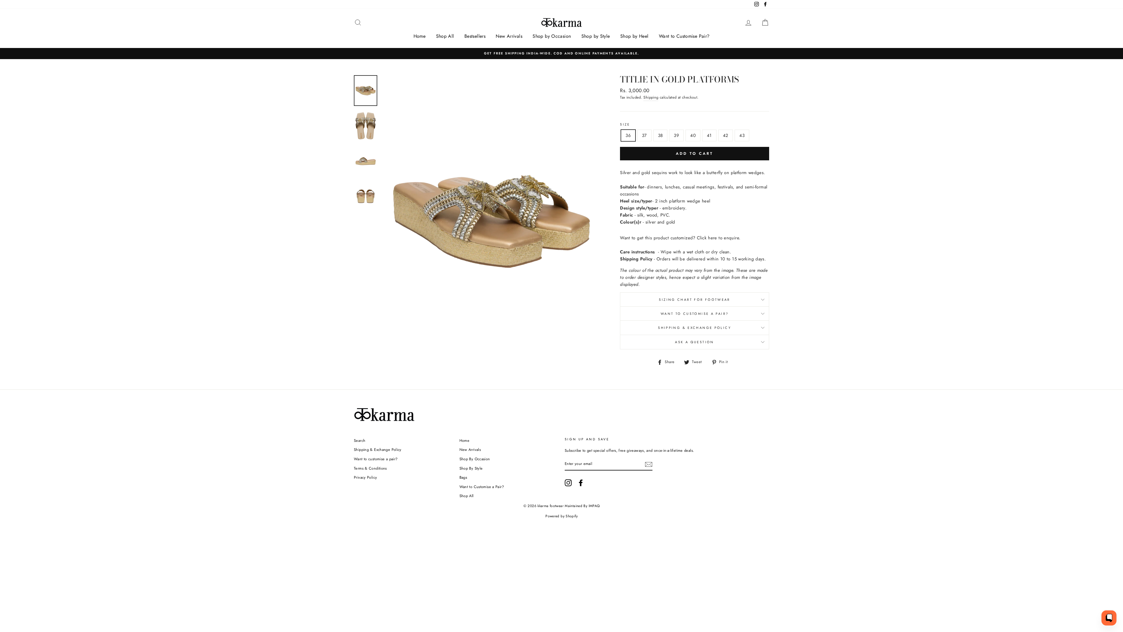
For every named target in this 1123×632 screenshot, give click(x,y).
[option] (561, 53)
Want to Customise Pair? (684, 36)
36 (628, 135)
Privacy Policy (365, 477)
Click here (707, 238)
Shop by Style (595, 36)
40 (693, 135)
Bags (463, 477)
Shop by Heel (634, 36)
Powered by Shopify (561, 516)
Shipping (650, 97)
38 (660, 135)
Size (625, 124)
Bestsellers (474, 36)
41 (709, 135)
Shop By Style (471, 468)
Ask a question (694, 342)
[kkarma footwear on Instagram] (568, 482)
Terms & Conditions (370, 468)
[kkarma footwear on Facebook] (580, 482)
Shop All (445, 36)
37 (644, 135)
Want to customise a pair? (694, 313)
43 (742, 135)
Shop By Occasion (474, 459)
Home (420, 36)
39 (676, 135)
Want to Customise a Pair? (481, 487)
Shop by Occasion (552, 36)
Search (359, 440)
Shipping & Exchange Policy (694, 327)
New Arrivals (509, 36)
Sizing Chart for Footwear (694, 299)
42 (725, 135)
